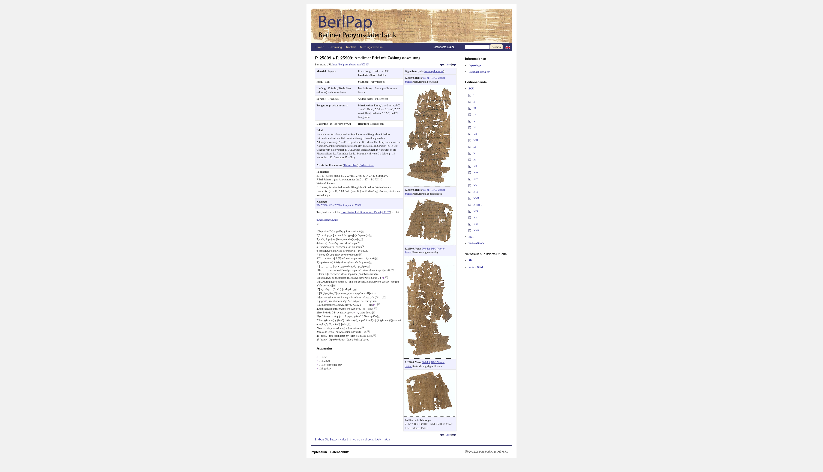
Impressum (320, 452)
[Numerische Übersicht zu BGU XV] (470, 185)
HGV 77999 (335, 205)
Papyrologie (475, 65)
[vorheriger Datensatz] (442, 64)
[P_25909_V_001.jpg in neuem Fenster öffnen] (429, 371)
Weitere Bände (476, 243)
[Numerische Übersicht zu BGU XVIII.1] (470, 204)
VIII (475, 140)
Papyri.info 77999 (352, 205)
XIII (475, 172)
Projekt (319, 47)
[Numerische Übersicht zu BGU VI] (470, 127)
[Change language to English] (507, 47)
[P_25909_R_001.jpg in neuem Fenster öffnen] (429, 199)
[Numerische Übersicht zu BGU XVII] (470, 198)
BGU (471, 88)
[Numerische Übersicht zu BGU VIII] (470, 140)
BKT (471, 237)
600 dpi (426, 77)
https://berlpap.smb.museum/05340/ (350, 64)
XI (474, 159)
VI (474, 127)
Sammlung (335, 47)
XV (475, 185)
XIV (475, 178)
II (474, 101)
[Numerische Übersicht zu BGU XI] (470, 159)
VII (475, 133)
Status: (408, 81)
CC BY (386, 212)
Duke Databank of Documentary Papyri (361, 212)
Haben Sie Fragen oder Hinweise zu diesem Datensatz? (352, 439)
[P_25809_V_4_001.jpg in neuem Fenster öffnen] (429, 257)
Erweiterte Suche (444, 46)
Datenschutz (339, 452)
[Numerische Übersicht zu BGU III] (470, 108)
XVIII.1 (477, 204)
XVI (475, 191)
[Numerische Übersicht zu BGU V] (470, 121)
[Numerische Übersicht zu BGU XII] (470, 166)
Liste (448, 64)
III (474, 108)
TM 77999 (322, 205)
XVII (476, 198)
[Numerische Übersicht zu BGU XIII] (470, 172)
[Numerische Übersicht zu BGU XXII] (470, 230)
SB (470, 260)
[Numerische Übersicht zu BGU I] (470, 95)
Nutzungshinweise (371, 47)
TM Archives (350, 165)
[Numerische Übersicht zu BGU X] (470, 153)
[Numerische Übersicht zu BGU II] (470, 101)
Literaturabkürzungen (479, 71)
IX (474, 146)
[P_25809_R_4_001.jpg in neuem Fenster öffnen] (429, 87)
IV (474, 114)
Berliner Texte (366, 165)
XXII (476, 230)
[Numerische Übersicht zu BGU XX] (470, 217)
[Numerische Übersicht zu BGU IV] (470, 114)
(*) (382, 277)
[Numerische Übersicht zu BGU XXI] (470, 223)
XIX (475, 211)
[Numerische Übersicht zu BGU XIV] (470, 178)
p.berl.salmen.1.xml (327, 219)
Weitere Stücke (477, 267)
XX (475, 217)
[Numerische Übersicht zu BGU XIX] (470, 211)
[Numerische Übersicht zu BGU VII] (470, 133)
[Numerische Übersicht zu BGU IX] (470, 146)
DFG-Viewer (438, 77)
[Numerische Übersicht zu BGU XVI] (470, 191)
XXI (475, 223)
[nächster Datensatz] (454, 64)
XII (475, 166)
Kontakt (351, 47)
